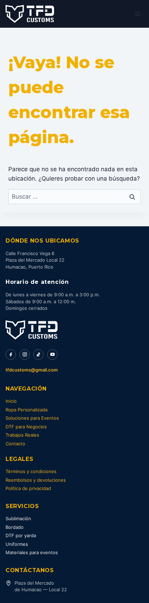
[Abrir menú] (137, 13)
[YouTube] (52, 354)
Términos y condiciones (31, 471)
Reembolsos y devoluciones (36, 480)
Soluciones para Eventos (32, 418)
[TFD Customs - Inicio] (32, 330)
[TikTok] (38, 354)
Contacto (15, 443)
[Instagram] (24, 354)
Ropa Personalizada (26, 409)
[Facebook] (11, 354)
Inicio (11, 401)
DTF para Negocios (26, 426)
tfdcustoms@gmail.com (32, 370)
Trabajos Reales (22, 435)
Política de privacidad (28, 488)
